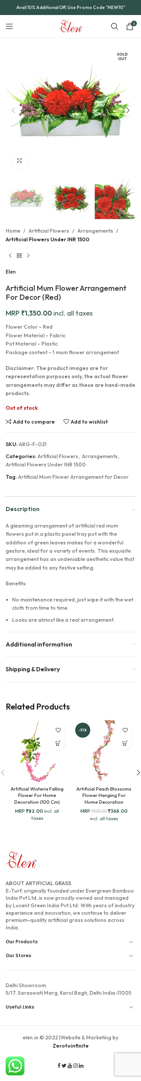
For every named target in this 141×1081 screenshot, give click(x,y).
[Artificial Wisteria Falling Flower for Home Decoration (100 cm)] (37, 751)
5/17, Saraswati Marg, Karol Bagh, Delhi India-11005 (68, 989)
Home (13, 230)
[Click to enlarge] (19, 160)
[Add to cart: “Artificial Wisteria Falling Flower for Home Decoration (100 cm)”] (58, 743)
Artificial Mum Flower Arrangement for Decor (73, 477)
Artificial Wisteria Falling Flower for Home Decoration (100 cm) (37, 795)
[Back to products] (19, 255)
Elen (11, 271)
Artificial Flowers (49, 230)
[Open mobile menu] (9, 26)
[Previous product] (10, 255)
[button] (13, 110)
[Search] (114, 26)
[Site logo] (70, 25)
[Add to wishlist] (58, 730)
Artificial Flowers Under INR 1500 (47, 239)
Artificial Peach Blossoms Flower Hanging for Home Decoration (103, 795)
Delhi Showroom (26, 985)
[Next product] (28, 255)
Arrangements (95, 230)
